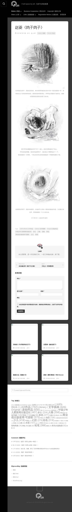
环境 (43, 423)
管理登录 (63, 14)
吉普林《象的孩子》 (50, 344)
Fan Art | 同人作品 (47, 405)
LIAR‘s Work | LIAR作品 (26, 229)
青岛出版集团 (59, 426)
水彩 (30, 423)
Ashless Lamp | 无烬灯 (31, 405)
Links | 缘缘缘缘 (28, 14)
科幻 (48, 423)
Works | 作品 (15, 11)
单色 (47, 231)
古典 (53, 415)
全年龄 (16, 415)
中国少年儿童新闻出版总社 (23, 231)
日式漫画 (57, 420)
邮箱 (42, 291)
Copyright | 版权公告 (54, 11)
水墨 (22, 423)
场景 (50, 417)
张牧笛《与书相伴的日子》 (22, 344)
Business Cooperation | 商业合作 (35, 11)
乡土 (34, 231)
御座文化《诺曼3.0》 (20, 375)
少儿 (32, 234)
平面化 (28, 420)
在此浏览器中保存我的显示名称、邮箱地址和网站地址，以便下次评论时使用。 (39, 305)
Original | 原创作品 (52, 229)
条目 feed (15, 473)
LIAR (34, 33)
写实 (26, 415)
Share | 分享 (15, 14)
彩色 (48, 420)
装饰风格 (16, 426)
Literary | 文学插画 (40, 229)
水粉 (37, 423)
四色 (43, 418)
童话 (53, 423)
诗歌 (25, 426)
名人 (59, 415)
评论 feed (15, 477)
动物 (43, 231)
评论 (18, 278)
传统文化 (63, 412)
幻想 (37, 420)
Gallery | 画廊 (41, 33)
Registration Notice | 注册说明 (48, 14)
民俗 (16, 423)
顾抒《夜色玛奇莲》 (27, 452)
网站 (18, 297)
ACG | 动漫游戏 (16, 405)
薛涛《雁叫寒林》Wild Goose (53, 375)
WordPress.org (17, 480)
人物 (39, 231)
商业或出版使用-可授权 (22, 234)
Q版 (42, 410)
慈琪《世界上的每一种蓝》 (29, 441)
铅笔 (36, 234)
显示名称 (20, 291)
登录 (14, 470)
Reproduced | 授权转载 (51, 410)
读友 (31, 426)
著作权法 (62, 423)
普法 (63, 420)
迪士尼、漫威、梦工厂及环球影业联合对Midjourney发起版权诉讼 (40, 448)
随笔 (49, 426)
